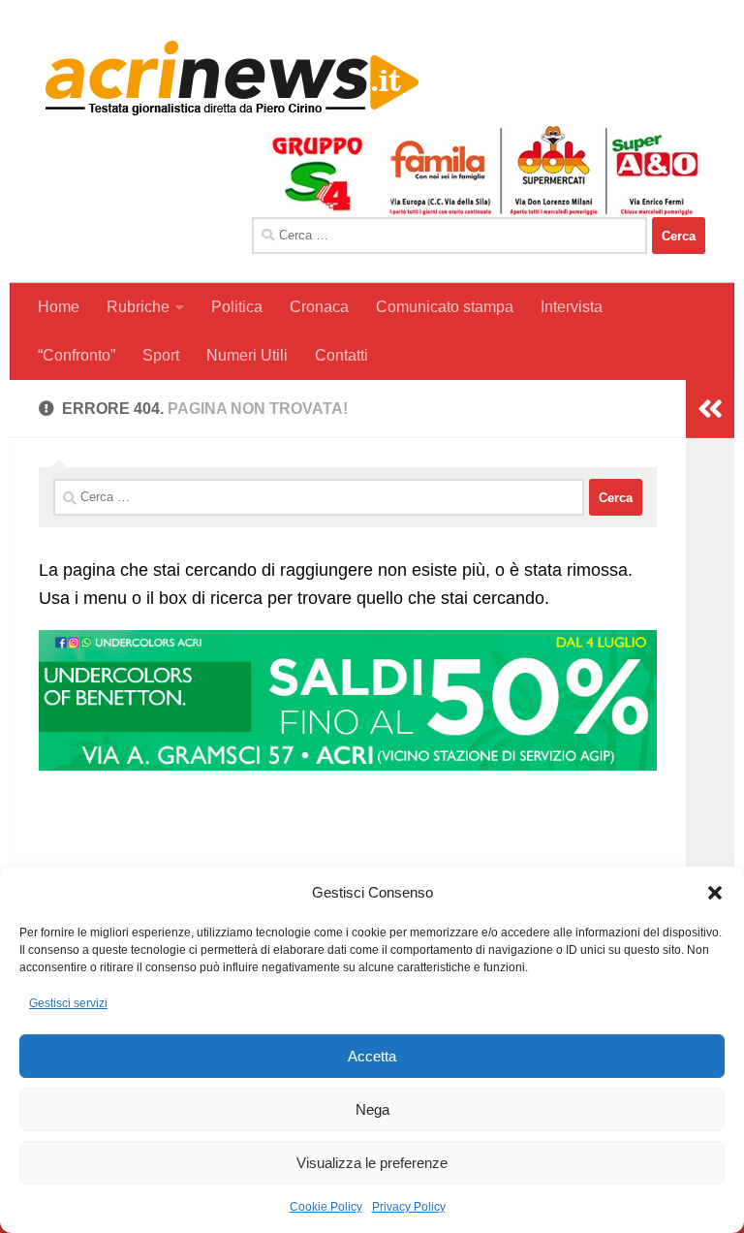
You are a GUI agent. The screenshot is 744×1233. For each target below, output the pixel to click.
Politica (237, 307)
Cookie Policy (326, 1207)
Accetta (372, 1056)
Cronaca (319, 307)
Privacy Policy (409, 1207)
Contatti (341, 355)
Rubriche (138, 307)
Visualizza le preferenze (372, 1162)
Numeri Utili (247, 355)
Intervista (572, 307)
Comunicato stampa (444, 307)
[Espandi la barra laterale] (710, 409)
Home (58, 307)
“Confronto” (76, 355)
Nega (372, 1109)
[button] (715, 892)
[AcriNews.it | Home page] (232, 77)
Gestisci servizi (68, 1003)
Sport (160, 355)
